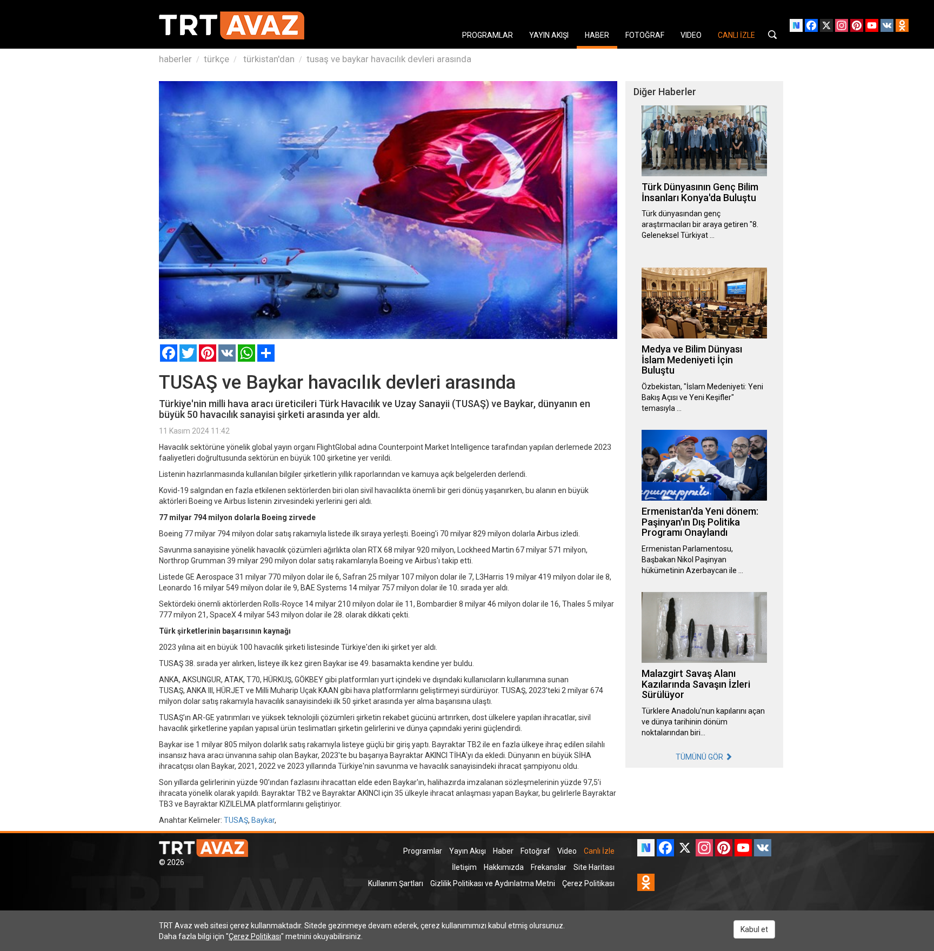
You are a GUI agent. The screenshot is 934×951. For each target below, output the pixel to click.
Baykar (263, 820)
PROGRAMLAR (487, 35)
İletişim (464, 867)
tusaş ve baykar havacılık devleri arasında (388, 59)
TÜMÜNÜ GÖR (700, 757)
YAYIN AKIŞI (549, 35)
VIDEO (691, 35)
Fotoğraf (535, 851)
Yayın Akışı (467, 851)
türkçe (216, 59)
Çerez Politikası (588, 883)
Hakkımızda (504, 867)
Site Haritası (594, 867)
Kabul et (754, 929)
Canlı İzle (599, 851)
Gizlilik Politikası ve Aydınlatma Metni (492, 883)
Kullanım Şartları (395, 883)
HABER (597, 35)
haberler (175, 59)
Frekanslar (548, 867)
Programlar (422, 851)
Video (567, 851)
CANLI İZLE (736, 35)
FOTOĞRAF (644, 35)
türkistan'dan (268, 59)
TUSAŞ (236, 820)
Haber (503, 851)
